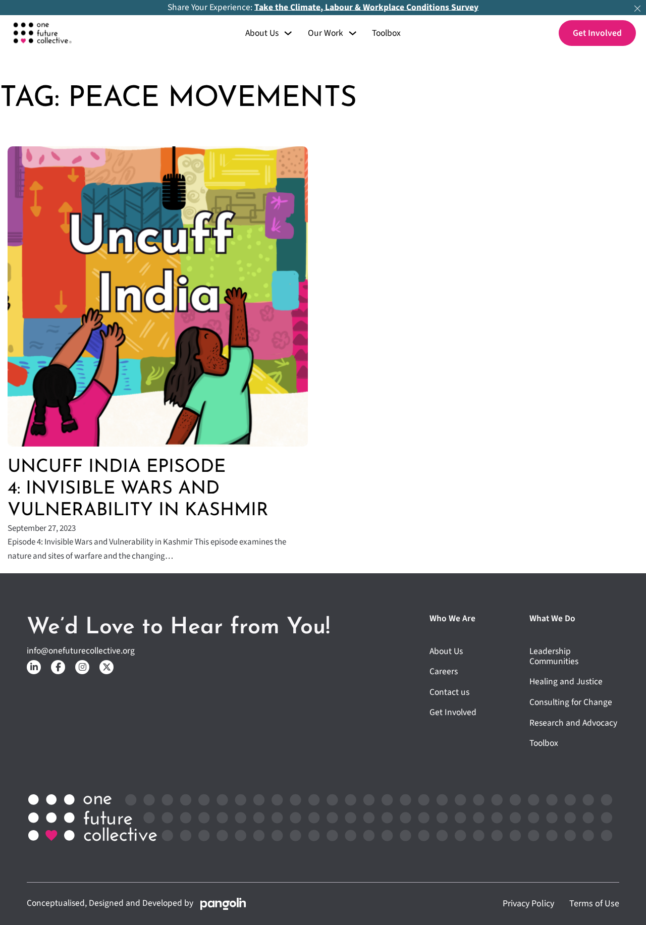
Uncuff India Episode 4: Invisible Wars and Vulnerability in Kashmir (138, 489)
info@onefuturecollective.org (81, 651)
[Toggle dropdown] (288, 33)
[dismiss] (637, 8)
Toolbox (386, 33)
